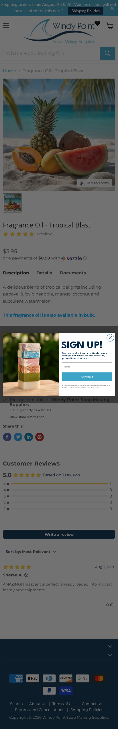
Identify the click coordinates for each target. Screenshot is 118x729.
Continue (87, 376)
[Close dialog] (110, 337)
